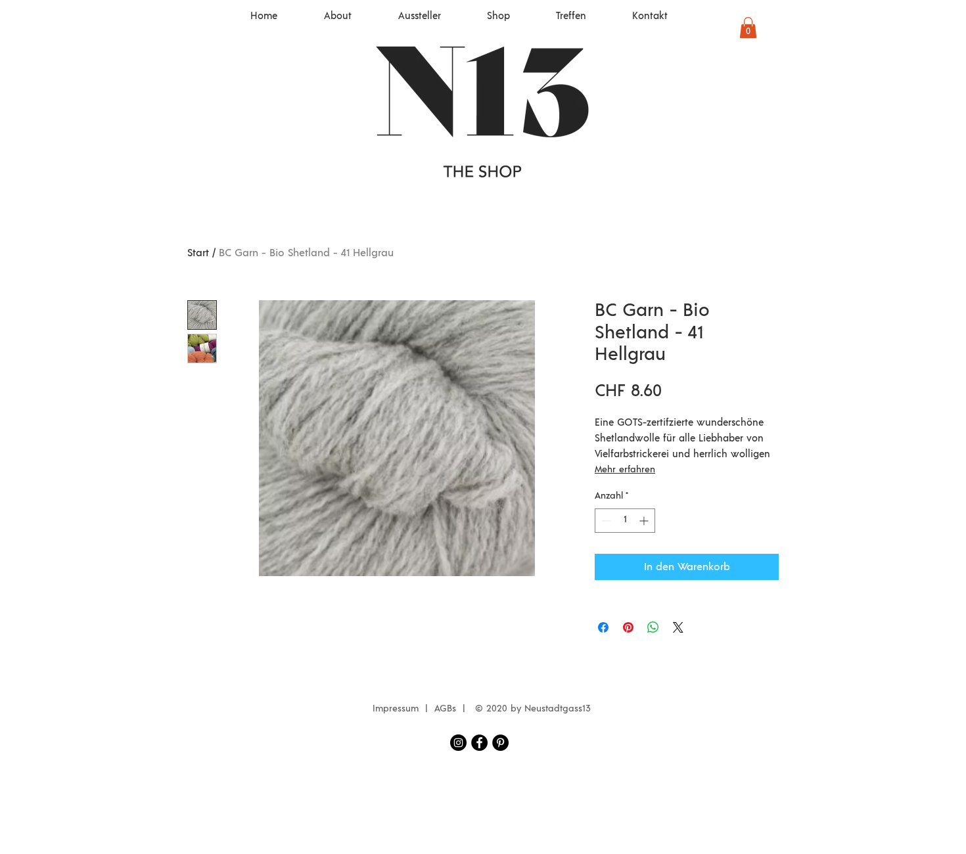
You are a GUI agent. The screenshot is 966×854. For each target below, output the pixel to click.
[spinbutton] (625, 520)
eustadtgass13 (561, 708)
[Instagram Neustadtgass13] (458, 742)
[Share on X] (678, 627)
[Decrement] (605, 520)
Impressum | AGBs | (422, 708)
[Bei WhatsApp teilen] (653, 627)
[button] (748, 27)
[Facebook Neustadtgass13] (479, 742)
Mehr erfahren (625, 469)
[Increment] (645, 520)
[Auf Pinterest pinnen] (628, 627)
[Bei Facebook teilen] (603, 627)
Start (198, 253)
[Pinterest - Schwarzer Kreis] (500, 742)
